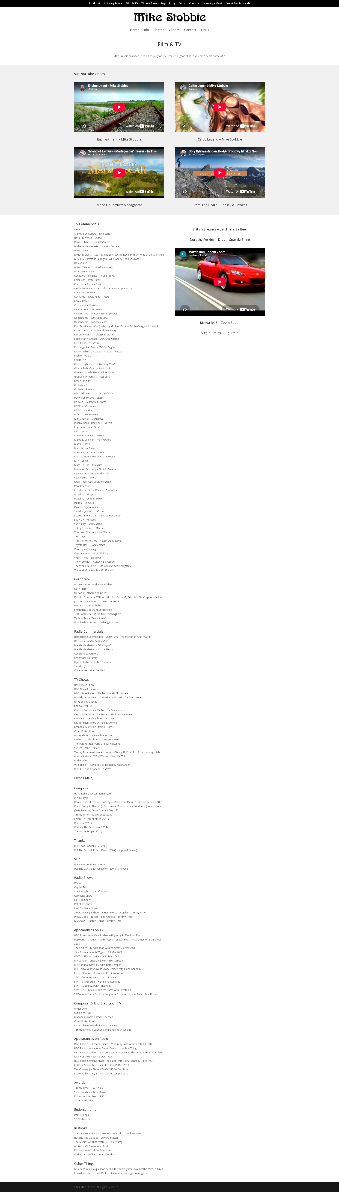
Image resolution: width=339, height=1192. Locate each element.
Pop (163, 3)
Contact (190, 30)
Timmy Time (149, 3)
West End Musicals (238, 3)
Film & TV (132, 3)
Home (134, 30)
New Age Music (213, 3)
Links (205, 30)
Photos (158, 30)
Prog (172, 3)
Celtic (182, 3)
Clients (174, 30)
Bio (146, 30)
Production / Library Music (106, 3)
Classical (194, 3)
